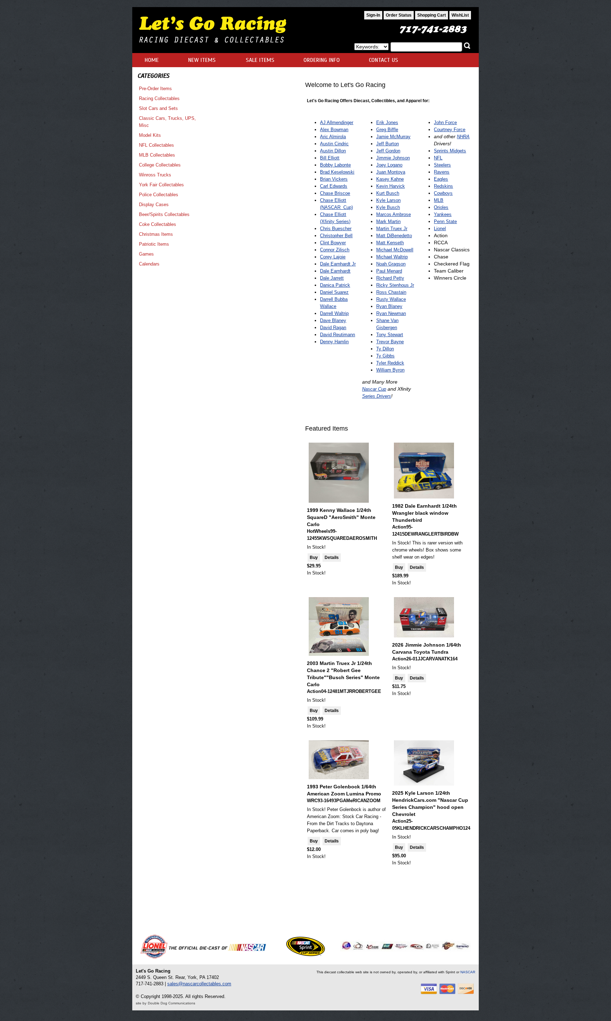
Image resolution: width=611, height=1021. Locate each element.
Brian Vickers (334, 179)
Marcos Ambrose (393, 214)
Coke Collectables (157, 224)
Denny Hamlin (334, 341)
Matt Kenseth (390, 242)
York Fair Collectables (161, 184)
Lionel (440, 228)
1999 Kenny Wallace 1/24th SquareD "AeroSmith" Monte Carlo (341, 517)
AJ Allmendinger (336, 122)
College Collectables (160, 165)
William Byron (390, 370)
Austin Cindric (334, 143)
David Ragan (333, 327)
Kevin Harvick (390, 186)
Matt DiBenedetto (394, 235)
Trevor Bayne (390, 341)
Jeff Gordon (388, 150)
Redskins (443, 186)
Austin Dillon (333, 150)
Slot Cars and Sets (158, 108)
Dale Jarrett (332, 278)
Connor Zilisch (334, 249)
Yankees (443, 214)
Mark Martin (388, 221)
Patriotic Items (154, 244)
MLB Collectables (157, 155)
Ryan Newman (391, 313)
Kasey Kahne (390, 179)
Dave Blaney (333, 320)
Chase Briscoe (335, 193)
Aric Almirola (333, 136)
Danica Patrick (335, 285)
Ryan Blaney (389, 306)
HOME (152, 60)
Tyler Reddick (390, 363)
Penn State (445, 221)
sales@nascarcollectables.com (199, 983)
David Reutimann (337, 334)
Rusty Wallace (391, 299)
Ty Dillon (385, 348)
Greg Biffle (387, 129)
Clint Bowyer (333, 242)
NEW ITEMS (202, 60)
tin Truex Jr (395, 228)
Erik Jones (387, 122)
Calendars (149, 264)
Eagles (441, 179)
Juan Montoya (390, 172)
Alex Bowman (334, 129)
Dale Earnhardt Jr (338, 264)
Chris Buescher (335, 228)
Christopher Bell (336, 235)
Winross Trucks (155, 174)
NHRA (463, 136)
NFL (438, 158)
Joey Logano (389, 165)
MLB (438, 200)
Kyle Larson (388, 200)
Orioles (441, 207)
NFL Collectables (156, 145)
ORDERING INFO (321, 60)
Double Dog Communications (171, 1003)
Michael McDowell (394, 249)
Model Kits (150, 135)
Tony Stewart (389, 334)
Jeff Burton (387, 143)
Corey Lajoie (332, 256)
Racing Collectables (159, 98)
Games (146, 254)
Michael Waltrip (392, 256)
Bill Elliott (329, 158)
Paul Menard (389, 271)
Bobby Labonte (335, 165)
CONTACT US (383, 60)
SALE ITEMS (260, 60)
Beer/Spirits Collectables (164, 214)
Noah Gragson (391, 264)
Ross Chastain (391, 292)
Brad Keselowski (337, 172)
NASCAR (467, 972)
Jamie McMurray (393, 136)
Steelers (442, 165)
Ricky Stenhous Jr (395, 285)
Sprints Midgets (450, 150)
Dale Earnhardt (335, 271)
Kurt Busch (387, 193)
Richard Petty (390, 278)
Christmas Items (156, 234)
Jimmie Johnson (393, 158)
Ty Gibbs (385, 355)
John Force (445, 122)
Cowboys (443, 193)
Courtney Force (449, 129)
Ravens (441, 172)
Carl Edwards (333, 186)
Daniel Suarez (334, 292)
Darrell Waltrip (334, 313)
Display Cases (154, 204)
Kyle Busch (388, 207)
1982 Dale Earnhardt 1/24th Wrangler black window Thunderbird (424, 513)
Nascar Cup (374, 389)
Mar (380, 228)
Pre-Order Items (155, 88)
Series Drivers (376, 396)
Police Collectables (158, 194)
